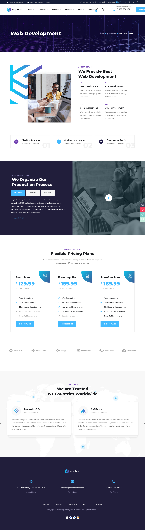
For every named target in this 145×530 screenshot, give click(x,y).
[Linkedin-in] (133, 2)
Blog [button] (80, 9)
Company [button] (42, 9)
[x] (67, 517)
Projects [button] (68, 9)
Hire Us (118, 2)
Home (101, 34)
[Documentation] (142, 220)
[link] (74, 517)
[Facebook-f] (129, 2)
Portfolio (73, 504)
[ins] (78, 517)
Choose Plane (25, 324)
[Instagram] (137, 2)
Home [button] (30, 9)
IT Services (111, 34)
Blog (85, 504)
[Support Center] (142, 215)
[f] (70, 517)
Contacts (92, 9)
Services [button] (55, 9)
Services (58, 504)
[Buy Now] (142, 210)
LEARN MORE (18, 218)
